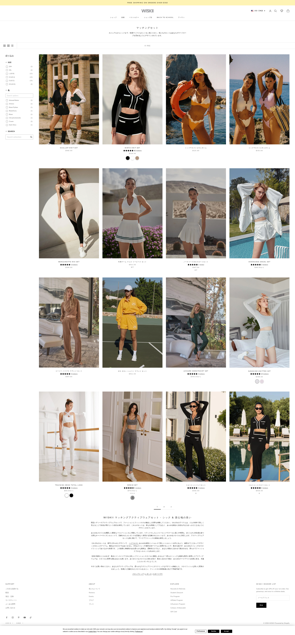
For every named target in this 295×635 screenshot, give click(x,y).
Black (128, 158)
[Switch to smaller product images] (8, 46)
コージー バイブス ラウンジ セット (69, 371)
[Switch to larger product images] (4, 46)
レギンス (148, 574)
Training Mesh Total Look (69, 485)
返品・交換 (10, 596)
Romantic (262, 381)
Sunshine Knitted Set (259, 371)
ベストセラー (134, 17)
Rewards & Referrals (177, 589)
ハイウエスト (134, 543)
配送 (7, 593)
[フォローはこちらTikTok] (31, 617)
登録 (261, 605)
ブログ (91, 600)
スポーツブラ (158, 574)
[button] (281, 10)
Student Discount (176, 593)
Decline (213, 631)
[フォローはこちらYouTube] (25, 617)
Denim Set (132, 485)
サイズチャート (11, 600)
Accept (226, 631)
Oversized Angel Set (259, 262)
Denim (132, 498)
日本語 (18, 623)
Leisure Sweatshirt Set (196, 371)
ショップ (113, 17)
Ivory (132, 158)
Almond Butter (137, 158)
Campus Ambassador (178, 608)
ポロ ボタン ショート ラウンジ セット (132, 371)
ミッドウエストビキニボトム (196, 148)
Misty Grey (257, 381)
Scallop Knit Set (69, 148)
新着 (123, 17)
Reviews (92, 593)
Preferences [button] (139, 631)
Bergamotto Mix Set (69, 262)
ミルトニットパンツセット (196, 485)
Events (91, 596)
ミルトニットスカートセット (259, 485)
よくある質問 (10, 604)
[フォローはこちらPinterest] (19, 617)
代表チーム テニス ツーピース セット (132, 262)
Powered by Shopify (282, 623)
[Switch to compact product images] (12, 46)
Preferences (201, 631)
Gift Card (173, 612)
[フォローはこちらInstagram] (13, 617)
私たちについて (94, 589)
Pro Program (175, 596)
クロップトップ (138, 574)
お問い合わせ (10, 608)
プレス (91, 604)
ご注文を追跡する (12, 589)
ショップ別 (148, 17)
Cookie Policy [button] (92, 631)
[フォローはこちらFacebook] (7, 617)
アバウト (181, 17)
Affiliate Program (176, 600)
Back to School (165, 17)
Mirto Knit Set (132, 148)
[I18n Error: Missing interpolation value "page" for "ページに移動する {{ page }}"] (171, 506)
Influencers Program (177, 604)
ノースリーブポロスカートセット (196, 262)
